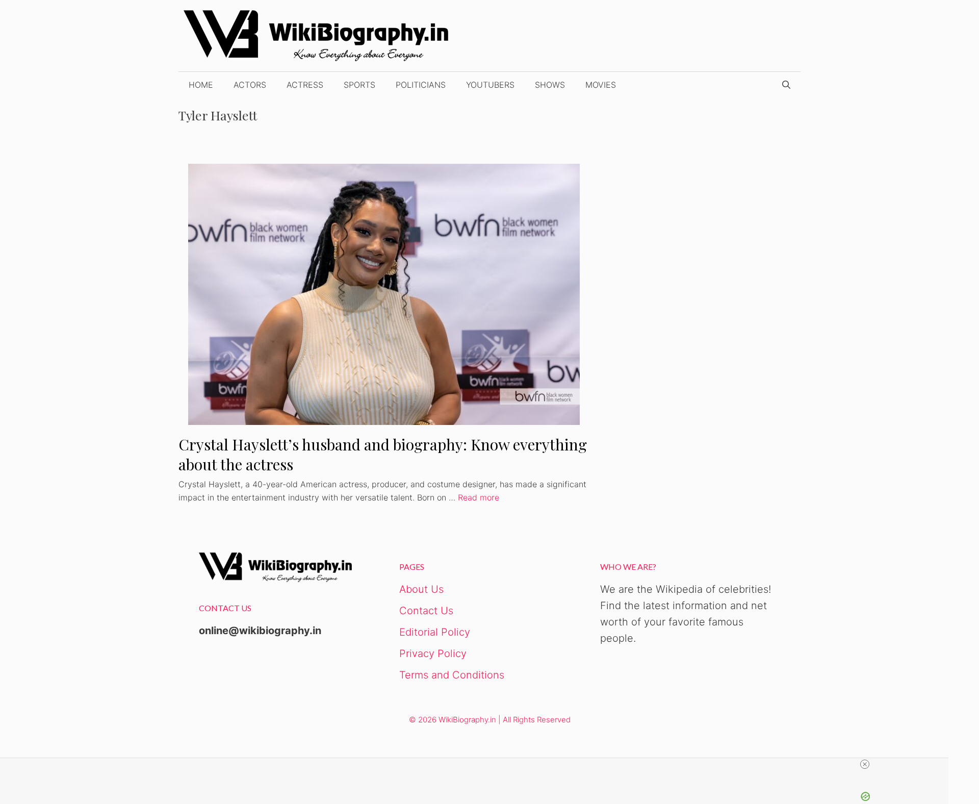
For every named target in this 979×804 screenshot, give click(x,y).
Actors (250, 85)
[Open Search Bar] (786, 84)
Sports (359, 85)
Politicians (421, 85)
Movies (600, 85)
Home (201, 85)
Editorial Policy (434, 632)
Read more (478, 497)
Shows (550, 85)
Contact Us (426, 611)
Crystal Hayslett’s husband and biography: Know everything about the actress (382, 454)
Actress (305, 85)
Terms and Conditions (451, 675)
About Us (421, 589)
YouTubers (490, 85)
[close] (864, 764)
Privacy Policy (433, 653)
